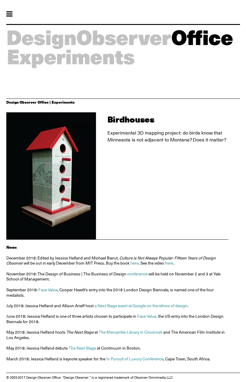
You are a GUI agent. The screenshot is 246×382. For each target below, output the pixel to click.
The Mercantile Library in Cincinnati (130, 332)
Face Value (48, 290)
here (134, 263)
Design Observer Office (27, 102)
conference (137, 274)
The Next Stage (82, 348)
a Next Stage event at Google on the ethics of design (141, 305)
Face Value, (147, 316)
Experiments (63, 102)
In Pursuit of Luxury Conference (134, 359)
